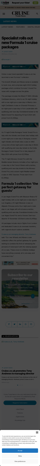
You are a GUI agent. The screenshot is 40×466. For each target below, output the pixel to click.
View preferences (20, 461)
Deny (20, 456)
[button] (37, 432)
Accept (20, 450)
